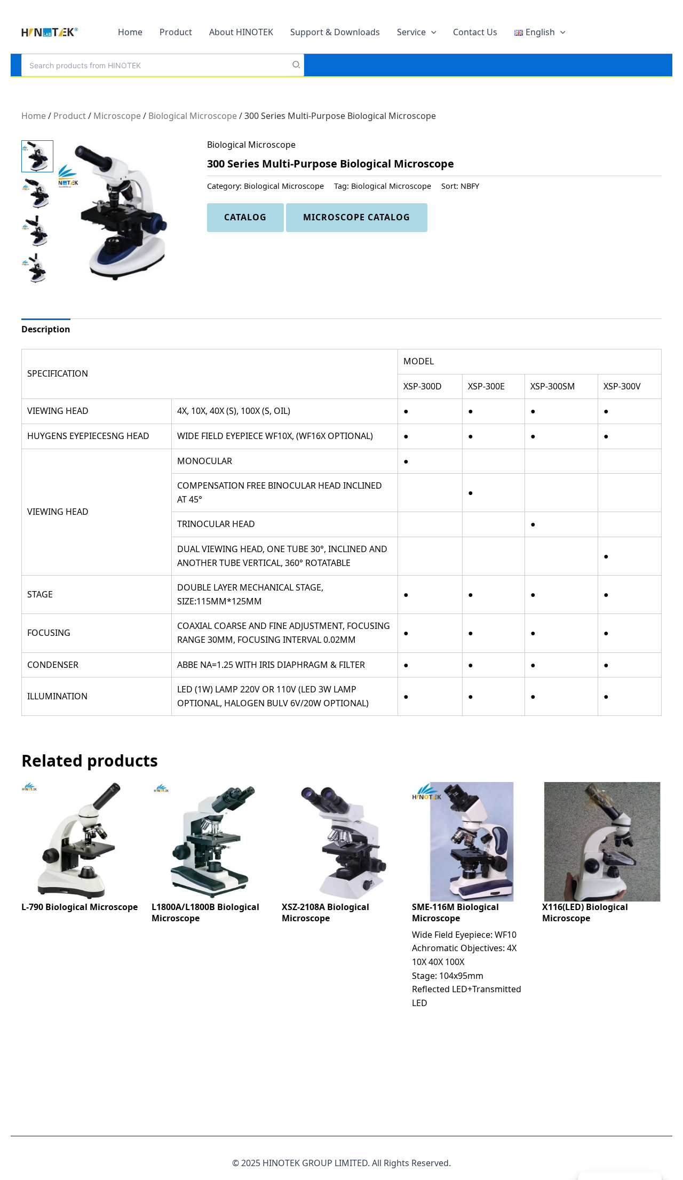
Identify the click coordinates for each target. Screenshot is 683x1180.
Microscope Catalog (356, 217)
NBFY (469, 186)
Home (33, 116)
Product (69, 116)
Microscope (117, 116)
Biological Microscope (192, 116)
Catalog (245, 217)
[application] (431, 32)
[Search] (297, 65)
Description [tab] (45, 329)
